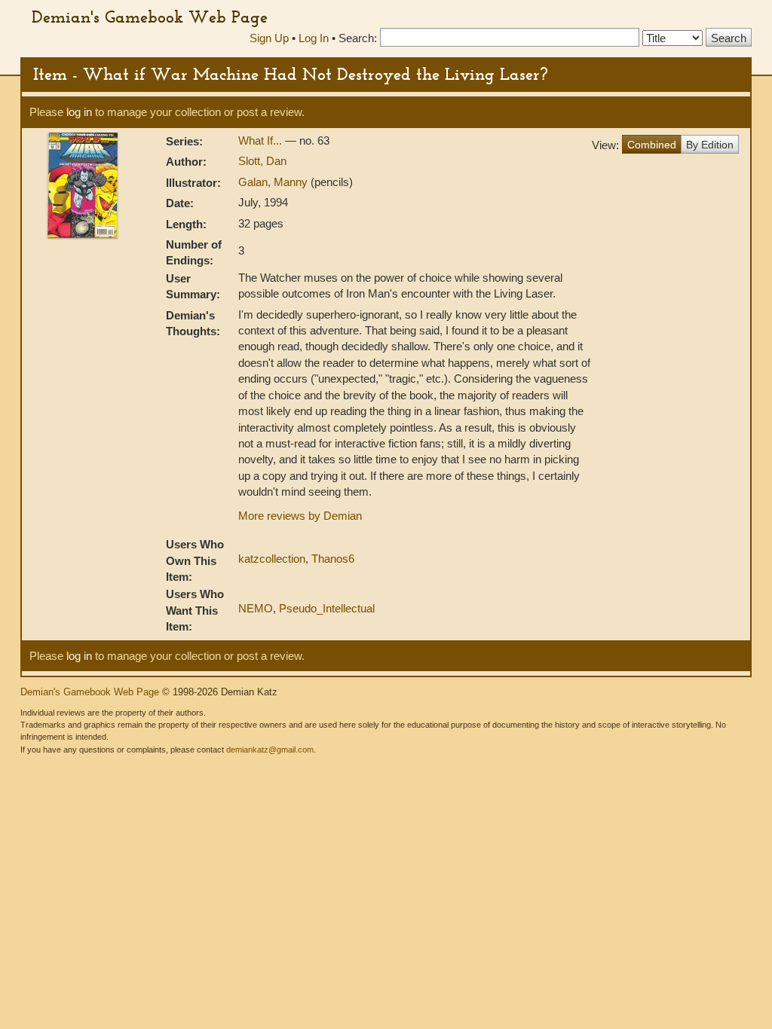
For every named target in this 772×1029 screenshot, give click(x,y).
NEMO (255, 608)
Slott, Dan (262, 160)
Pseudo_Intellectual (327, 608)
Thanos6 (332, 558)
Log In (314, 38)
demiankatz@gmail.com (270, 749)
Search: (358, 38)
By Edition (710, 145)
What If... (261, 140)
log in (79, 111)
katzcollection (271, 558)
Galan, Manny (274, 182)
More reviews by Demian (300, 515)
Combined (651, 145)
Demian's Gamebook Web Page (150, 16)
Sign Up (269, 38)
